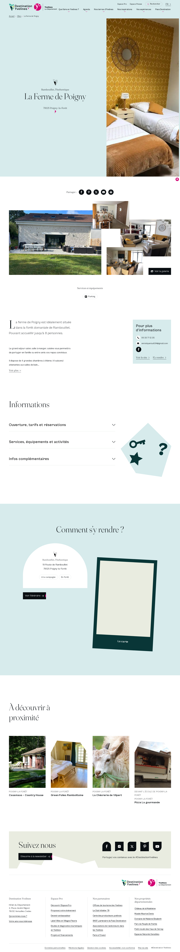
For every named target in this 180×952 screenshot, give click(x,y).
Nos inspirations (125, 10)
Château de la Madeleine (145, 908)
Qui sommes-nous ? (18, 916)
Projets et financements (62, 935)
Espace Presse (136, 4)
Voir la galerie (162, 271)
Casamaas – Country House (26, 795)
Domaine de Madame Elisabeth (148, 919)
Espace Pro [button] (57, 898)
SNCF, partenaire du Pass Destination (109, 921)
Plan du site (143, 948)
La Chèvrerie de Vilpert (107, 795)
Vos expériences (144, 10)
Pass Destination (163, 10)
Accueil (11, 16)
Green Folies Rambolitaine (67, 795)
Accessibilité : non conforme (122, 948)
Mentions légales (76, 948)
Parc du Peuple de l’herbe (146, 924)
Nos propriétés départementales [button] (143, 900)
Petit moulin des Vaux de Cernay (149, 929)
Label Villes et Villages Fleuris (64, 921)
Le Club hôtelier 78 (101, 910)
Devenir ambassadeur (60, 916)
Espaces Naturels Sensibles (147, 934)
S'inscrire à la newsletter (34, 856)
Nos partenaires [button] (101, 898)
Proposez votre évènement (63, 910)
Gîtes (19, 16)
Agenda (87, 10)
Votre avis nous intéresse (20, 921)
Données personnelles (55, 948)
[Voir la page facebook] (138, 349)
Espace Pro (122, 4)
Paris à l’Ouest (99, 935)
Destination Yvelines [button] (20, 898)
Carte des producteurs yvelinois (107, 916)
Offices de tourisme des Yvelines (108, 905)
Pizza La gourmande (147, 802)
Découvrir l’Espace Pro (61, 905)
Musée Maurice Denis (144, 914)
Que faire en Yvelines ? (69, 10)
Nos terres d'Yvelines (104, 10)
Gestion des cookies (96, 948)
